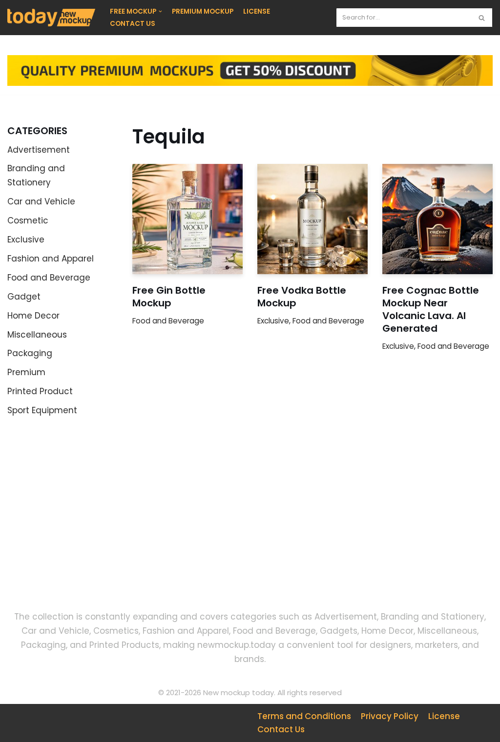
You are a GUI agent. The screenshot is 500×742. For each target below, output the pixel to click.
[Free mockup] (51, 17)
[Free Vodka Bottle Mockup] (312, 219)
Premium (26, 372)
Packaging (29, 353)
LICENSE (256, 11)
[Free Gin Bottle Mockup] (187, 219)
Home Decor (33, 315)
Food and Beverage (48, 277)
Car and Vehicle (41, 201)
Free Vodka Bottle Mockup (301, 296)
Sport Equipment (42, 410)
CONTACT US (132, 23)
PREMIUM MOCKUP (202, 11)
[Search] (482, 17)
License (444, 716)
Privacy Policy (389, 716)
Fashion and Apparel (50, 258)
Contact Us (281, 729)
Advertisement (38, 150)
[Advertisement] (83, 521)
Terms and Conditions (304, 716)
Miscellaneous (37, 335)
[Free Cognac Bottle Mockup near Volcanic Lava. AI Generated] (437, 219)
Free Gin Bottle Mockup (169, 296)
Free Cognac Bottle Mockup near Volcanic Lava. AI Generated (430, 309)
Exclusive (25, 239)
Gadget (24, 296)
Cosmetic (27, 220)
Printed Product (40, 391)
